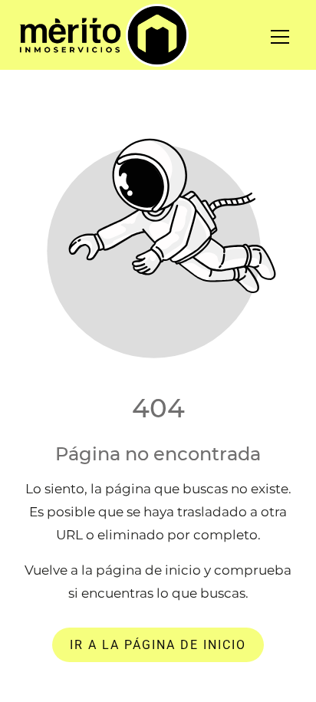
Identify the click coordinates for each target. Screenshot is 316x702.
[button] (289, 37)
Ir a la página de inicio (158, 645)
